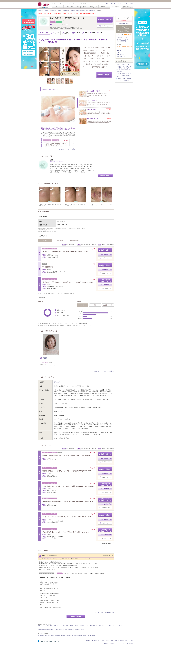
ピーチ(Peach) (56, 635)
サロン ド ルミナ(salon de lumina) (78, 635)
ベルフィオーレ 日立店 (65, 635)
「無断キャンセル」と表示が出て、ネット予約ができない (124, 79)
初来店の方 (60, 240)
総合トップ (40, 10)
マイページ (124, 3)
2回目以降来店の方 (75, 240)
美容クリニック (127, 7)
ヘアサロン (58, 7)
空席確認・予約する (105, 19)
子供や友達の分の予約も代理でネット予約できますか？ (124, 74)
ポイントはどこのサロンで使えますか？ (124, 70)
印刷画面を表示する (107, 543)
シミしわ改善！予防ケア (91, 625)
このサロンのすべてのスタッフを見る (104, 371)
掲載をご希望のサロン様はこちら (124, 640)
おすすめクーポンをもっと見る (67, 149)
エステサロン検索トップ (112, 3)
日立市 (76, 625)
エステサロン (115, 7)
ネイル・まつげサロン (81, 7)
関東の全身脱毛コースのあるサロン (46, 629)
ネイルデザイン (120, 56)
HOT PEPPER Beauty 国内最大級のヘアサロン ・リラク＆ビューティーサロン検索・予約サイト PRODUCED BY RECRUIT (43, 5)
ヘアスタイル (69, 7)
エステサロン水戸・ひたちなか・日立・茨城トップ (82, 10)
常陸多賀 (82, 625)
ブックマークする (106, 26)
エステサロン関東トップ (63, 10)
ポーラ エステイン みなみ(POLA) (45, 635)
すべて (45, 240)
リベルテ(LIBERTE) (90, 635)
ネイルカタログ (92, 7)
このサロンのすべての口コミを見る (104, 612)
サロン (118, 48)
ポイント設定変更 (121, 41)
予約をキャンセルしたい (123, 77)
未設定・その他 (107, 305)
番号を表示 (57, 382)
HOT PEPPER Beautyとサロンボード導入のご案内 (100, 640)
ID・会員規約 (105, 643)
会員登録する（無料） (124, 23)
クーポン (119, 52)
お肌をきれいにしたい (123, 625)
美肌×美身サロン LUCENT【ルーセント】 (67, 18)
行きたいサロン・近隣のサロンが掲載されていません (124, 67)
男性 (95, 305)
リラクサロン (104, 7)
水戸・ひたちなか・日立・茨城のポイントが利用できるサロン (70, 629)
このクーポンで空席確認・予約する (105, 249)
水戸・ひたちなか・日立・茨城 (45, 625)
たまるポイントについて (123, 37)
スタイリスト (120, 50)
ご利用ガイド (130, 643)
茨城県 (71, 625)
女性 (82, 305)
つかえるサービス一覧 (122, 39)
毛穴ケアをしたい (103, 625)
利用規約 (112, 643)
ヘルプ (131, 3)
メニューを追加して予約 (106, 254)
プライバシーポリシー (120, 643)
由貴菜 (45, 358)
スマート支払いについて (123, 64)
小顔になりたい (112, 625)
